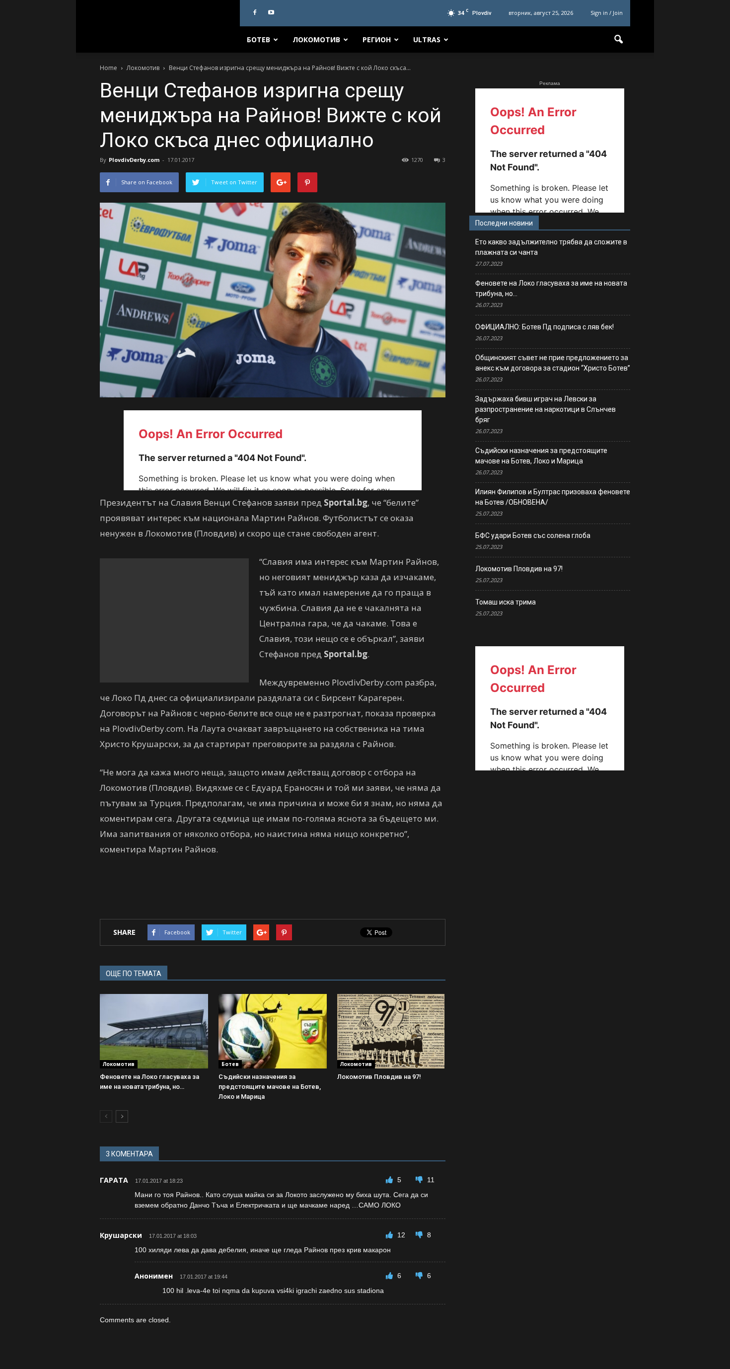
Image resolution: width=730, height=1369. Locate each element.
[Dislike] (420, 1180)
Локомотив (316, 39)
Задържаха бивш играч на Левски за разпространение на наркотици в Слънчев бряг (545, 409)
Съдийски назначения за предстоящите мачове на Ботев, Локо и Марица (270, 1086)
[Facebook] (254, 13)
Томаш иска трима (505, 602)
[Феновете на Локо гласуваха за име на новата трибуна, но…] (154, 1031)
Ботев (258, 39)
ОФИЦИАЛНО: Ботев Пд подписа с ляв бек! (544, 327)
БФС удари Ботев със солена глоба (532, 535)
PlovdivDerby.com (134, 159)
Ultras (426, 39)
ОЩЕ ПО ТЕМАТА (133, 974)
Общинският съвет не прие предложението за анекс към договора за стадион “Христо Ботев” (552, 363)
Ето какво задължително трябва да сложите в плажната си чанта (551, 247)
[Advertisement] (174, 620)
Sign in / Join (606, 12)
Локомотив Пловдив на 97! (379, 1076)
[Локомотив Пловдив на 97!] (391, 1031)
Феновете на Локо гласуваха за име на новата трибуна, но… (551, 288)
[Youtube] (271, 13)
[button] (618, 40)
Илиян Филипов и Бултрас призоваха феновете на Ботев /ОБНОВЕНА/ (552, 497)
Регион (377, 39)
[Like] (390, 1180)
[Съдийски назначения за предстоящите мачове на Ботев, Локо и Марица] (273, 1031)
